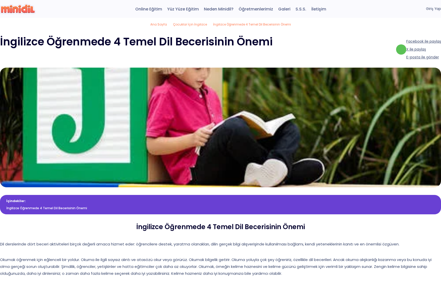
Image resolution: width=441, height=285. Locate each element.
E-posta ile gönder (422, 57)
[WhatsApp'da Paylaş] (401, 49)
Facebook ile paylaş (423, 41)
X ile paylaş (416, 49)
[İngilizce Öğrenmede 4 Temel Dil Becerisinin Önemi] (18, 9)
